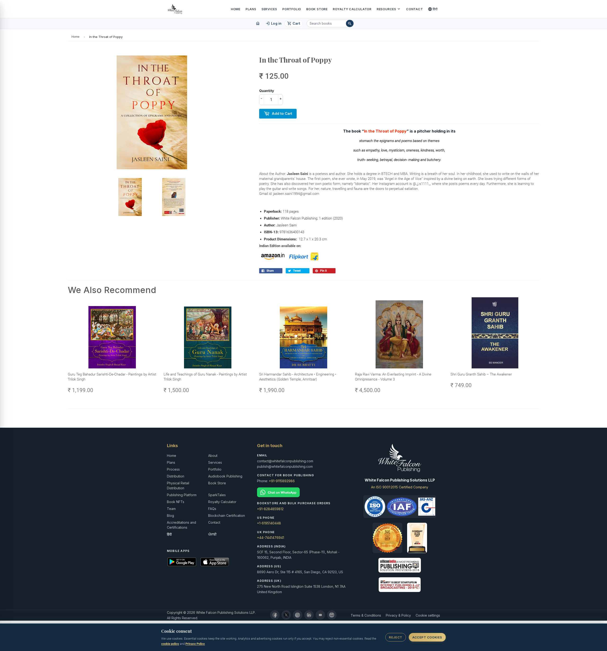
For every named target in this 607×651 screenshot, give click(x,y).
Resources (389, 9)
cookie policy (170, 644)
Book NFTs (175, 502)
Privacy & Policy (398, 615)
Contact (414, 9)
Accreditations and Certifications (181, 524)
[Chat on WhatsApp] (303, 492)
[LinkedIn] (309, 615)
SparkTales (217, 495)
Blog (170, 515)
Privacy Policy (195, 644)
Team (171, 509)
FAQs (212, 509)
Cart (293, 23)
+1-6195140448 (269, 523)
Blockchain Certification (226, 515)
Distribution (175, 476)
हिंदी (433, 9)
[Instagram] (297, 615)
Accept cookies (427, 637)
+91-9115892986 (282, 481)
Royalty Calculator (352, 9)
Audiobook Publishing (225, 476)
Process (173, 469)
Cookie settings (428, 615)
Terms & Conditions (366, 615)
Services (269, 9)
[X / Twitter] (286, 615)
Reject (395, 637)
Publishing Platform (182, 495)
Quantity (266, 91)
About (212, 456)
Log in (273, 23)
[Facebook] (275, 615)
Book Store (317, 9)
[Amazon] (331, 615)
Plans (251, 9)
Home (235, 9)
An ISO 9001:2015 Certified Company (399, 487)
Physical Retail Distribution (178, 485)
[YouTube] (320, 615)
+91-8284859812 (270, 509)
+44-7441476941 (270, 538)
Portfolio (291, 9)
